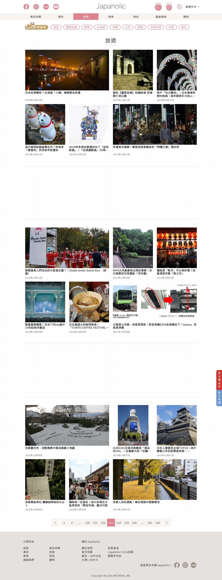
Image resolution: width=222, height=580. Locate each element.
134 (118, 523)
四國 (140, 27)
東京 (56, 27)
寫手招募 (87, 552)
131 (95, 523)
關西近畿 (71, 27)
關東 (87, 27)
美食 (111, 17)
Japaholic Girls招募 (121, 552)
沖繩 (115, 27)
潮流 (61, 17)
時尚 (136, 17)
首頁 (26, 548)
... (80, 523)
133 (111, 523)
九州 (128, 27)
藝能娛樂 (161, 17)
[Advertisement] (111, 193)
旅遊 (86, 17)
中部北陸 (155, 27)
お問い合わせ (90, 560)
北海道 (101, 27)
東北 (184, 27)
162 (157, 523)
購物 (186, 17)
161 (150, 523)
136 (134, 523)
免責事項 (113, 548)
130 (87, 523)
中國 (171, 27)
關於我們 (87, 548)
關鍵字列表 (115, 556)
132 (103, 523)
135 (126, 523)
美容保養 (35, 17)
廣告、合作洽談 (91, 556)
